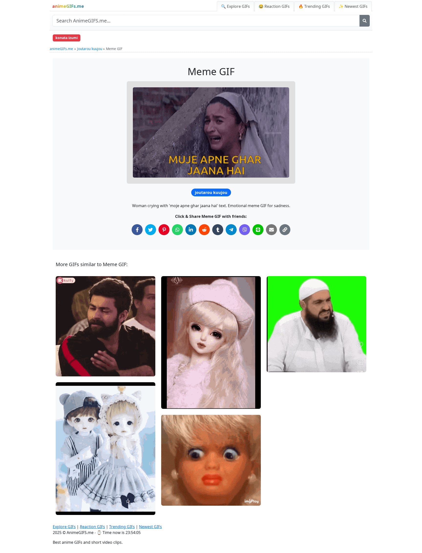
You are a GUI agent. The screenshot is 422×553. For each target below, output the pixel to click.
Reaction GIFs (92, 526)
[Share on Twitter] (150, 229)
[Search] (364, 21)
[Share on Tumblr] (217, 229)
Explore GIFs (64, 526)
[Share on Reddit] (204, 229)
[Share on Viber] (244, 229)
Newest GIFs (150, 526)
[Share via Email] (271, 229)
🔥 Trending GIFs (314, 6)
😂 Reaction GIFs (274, 6)
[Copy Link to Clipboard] (284, 229)
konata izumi (66, 37)
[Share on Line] (258, 229)
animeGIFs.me (61, 48)
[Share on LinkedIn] (190, 229)
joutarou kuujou (211, 192)
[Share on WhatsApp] (177, 229)
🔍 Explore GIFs (235, 6)
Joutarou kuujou (89, 48)
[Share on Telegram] (231, 229)
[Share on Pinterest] (163, 229)
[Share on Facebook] (137, 229)
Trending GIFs (122, 526)
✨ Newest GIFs (353, 6)
